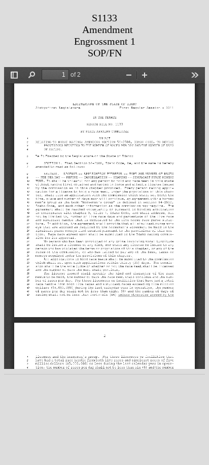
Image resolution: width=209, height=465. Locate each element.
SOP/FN (105, 52)
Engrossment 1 (104, 41)
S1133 (104, 17)
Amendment (107, 29)
